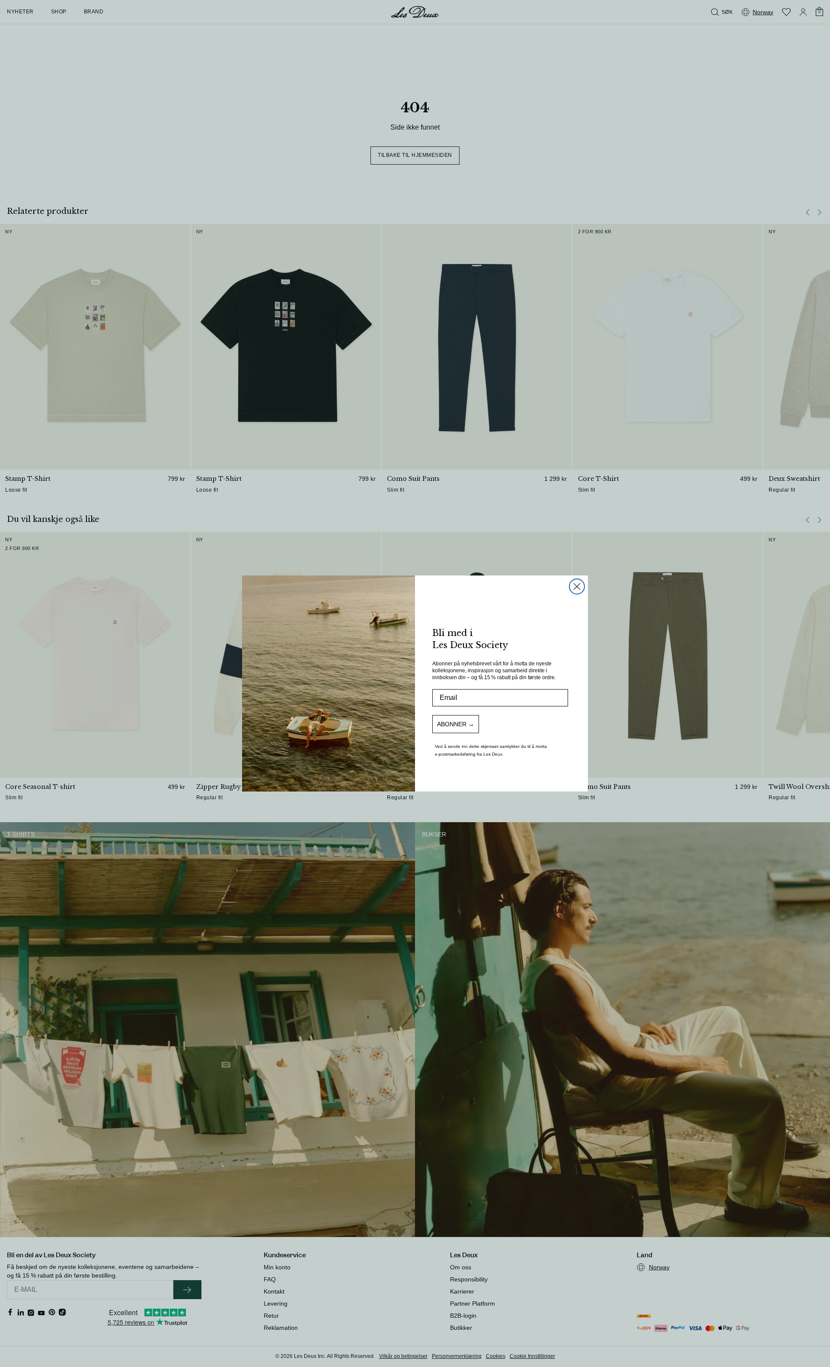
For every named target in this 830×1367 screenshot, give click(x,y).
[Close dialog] (576, 586)
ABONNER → (455, 724)
